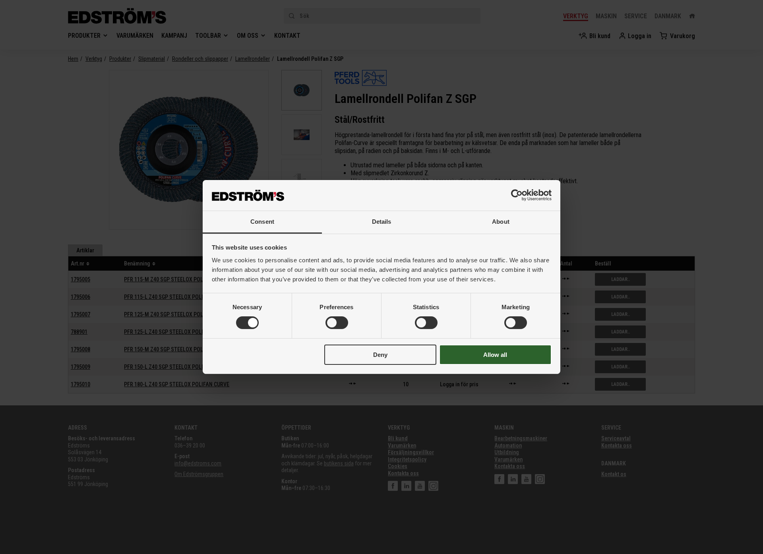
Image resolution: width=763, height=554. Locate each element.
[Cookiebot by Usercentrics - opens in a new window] (517, 195)
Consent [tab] (262, 221)
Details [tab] (381, 221)
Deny (380, 354)
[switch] (336, 322)
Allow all (495, 354)
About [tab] (500, 221)
